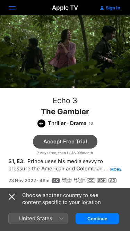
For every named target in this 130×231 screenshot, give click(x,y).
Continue (97, 218)
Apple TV (65, 7)
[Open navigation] (16, 7)
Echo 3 (65, 100)
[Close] (12, 197)
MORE (116, 169)
